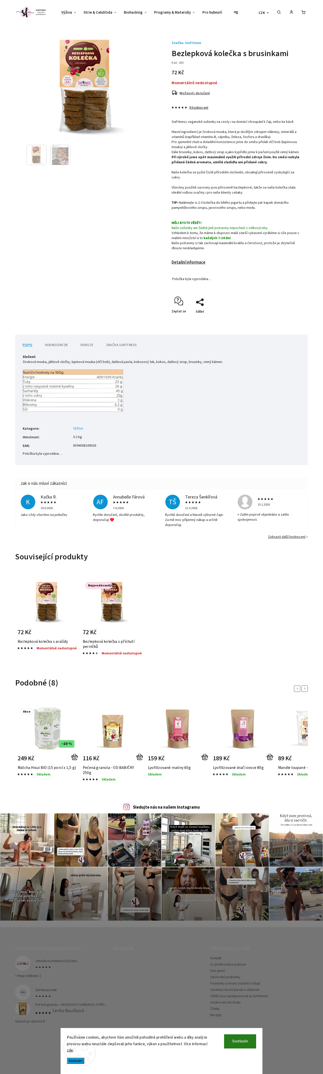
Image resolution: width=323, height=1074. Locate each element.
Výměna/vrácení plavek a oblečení (234, 989)
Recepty (216, 1015)
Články (215, 1008)
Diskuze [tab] (86, 345)
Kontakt (215, 958)
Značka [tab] (121, 345)
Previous (298, 688)
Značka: (186, 42)
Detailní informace (188, 262)
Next (305, 688)
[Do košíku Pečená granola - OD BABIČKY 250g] (141, 760)
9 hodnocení (198, 107)
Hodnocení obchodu (225, 1002)
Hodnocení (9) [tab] (56, 345)
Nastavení (75, 1060)
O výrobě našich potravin (228, 964)
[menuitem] (70, 12)
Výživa (78, 428)
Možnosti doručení (195, 93)
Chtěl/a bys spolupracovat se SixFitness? (239, 996)
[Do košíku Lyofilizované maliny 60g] (206, 760)
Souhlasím (240, 1041)
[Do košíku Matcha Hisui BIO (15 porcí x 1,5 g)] (75, 760)
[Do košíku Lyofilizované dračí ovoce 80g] (271, 760)
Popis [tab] (27, 345)
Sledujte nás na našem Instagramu (166, 807)
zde (70, 1050)
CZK (262, 12)
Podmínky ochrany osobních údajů (235, 983)
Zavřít (284, 320)
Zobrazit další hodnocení (286, 536)
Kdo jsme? (217, 970)
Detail (68, 633)
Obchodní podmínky (225, 977)
